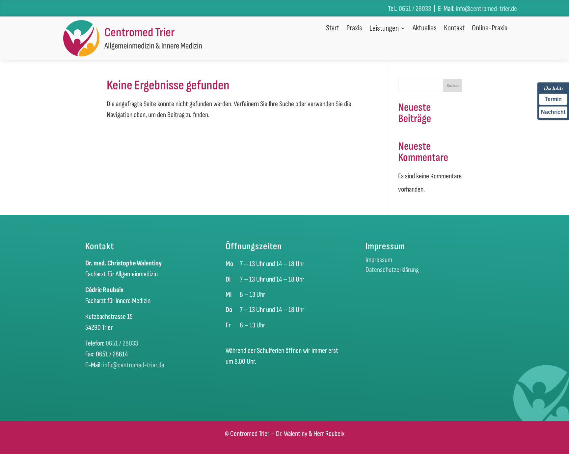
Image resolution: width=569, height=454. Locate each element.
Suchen (453, 85)
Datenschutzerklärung (392, 271)
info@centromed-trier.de (486, 8)
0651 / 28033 (415, 8)
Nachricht (553, 112)
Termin (553, 99)
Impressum (379, 261)
